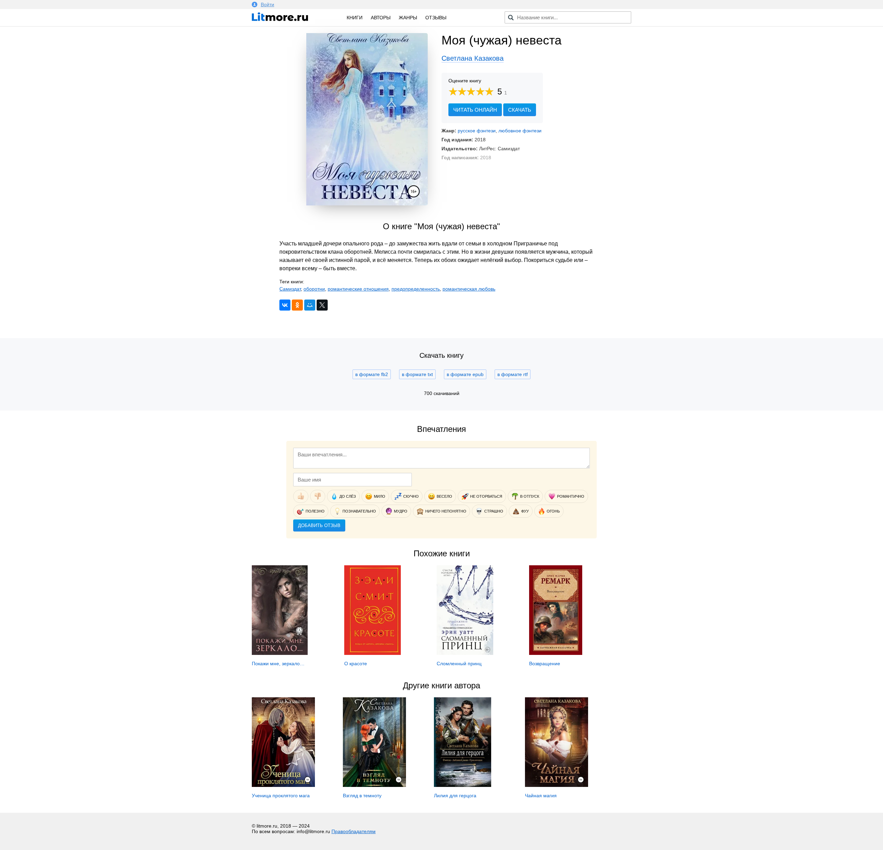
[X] (322, 305)
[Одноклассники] (297, 305)
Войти (267, 4)
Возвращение (544, 663)
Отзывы (435, 17)
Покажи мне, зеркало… (278, 663)
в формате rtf (512, 374)
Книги (355, 17)
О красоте (355, 663)
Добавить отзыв (319, 525)
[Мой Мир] (309, 305)
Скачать (519, 110)
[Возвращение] (555, 653)
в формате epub (465, 374)
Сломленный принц (459, 663)
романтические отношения (358, 289)
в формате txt (417, 374)
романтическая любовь (469, 289)
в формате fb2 (371, 374)
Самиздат (290, 289)
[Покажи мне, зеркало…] (280, 653)
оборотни (314, 289)
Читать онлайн (475, 110)
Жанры (408, 17)
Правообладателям (353, 831)
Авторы (380, 17)
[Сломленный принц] (465, 653)
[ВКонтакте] (284, 305)
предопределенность (415, 289)
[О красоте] (372, 653)
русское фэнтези (477, 130)
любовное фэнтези (520, 130)
